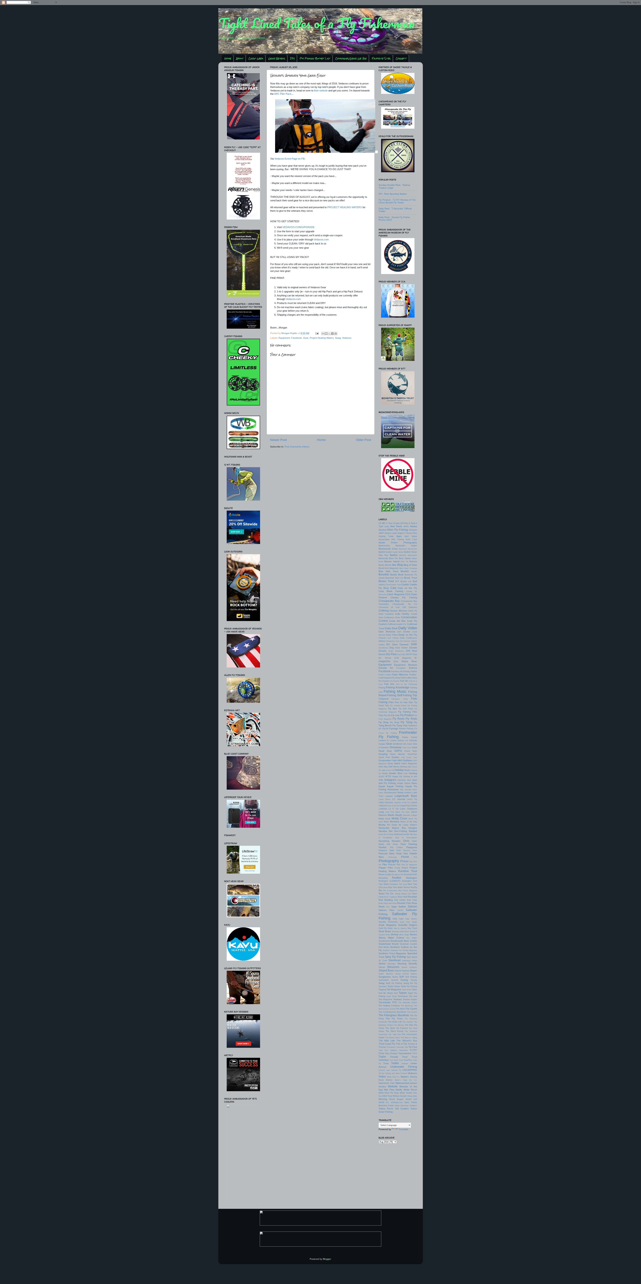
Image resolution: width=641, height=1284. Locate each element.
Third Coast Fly (387, 1044)
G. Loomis (392, 740)
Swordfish (383, 986)
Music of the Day (408, 822)
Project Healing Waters (322, 338)
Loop (381, 812)
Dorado (382, 651)
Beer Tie (404, 562)
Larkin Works (385, 799)
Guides (395, 757)
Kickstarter (393, 789)
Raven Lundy (385, 874)
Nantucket (384, 828)
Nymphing (384, 841)
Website (393, 1086)
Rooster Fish (404, 903)
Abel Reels (396, 526)
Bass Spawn (405, 558)
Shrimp (394, 934)
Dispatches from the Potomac (398, 641)
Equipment (284, 338)
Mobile (387, 819)
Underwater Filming (403, 1066)
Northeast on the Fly (403, 834)
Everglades (401, 668)
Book (400, 574)
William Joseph (400, 1096)
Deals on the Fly (407, 635)
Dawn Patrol (392, 635)
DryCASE (401, 654)
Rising (397, 894)
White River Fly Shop (389, 1093)
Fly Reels (398, 718)
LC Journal (398, 799)
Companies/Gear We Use (351, 58)
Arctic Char (411, 539)
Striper (413, 970)
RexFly (414, 887)
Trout (404, 1057)
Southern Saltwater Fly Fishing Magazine (400, 950)
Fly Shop (384, 722)
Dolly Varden (401, 648)
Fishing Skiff (394, 695)
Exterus (413, 668)
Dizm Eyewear (400, 644)
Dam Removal (387, 631)
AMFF (381, 533)
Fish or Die (401, 684)
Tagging (382, 989)
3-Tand (412, 523)
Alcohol (382, 530)
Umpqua (404, 1063)
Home (227, 58)
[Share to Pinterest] (335, 333)
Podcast (391, 864)
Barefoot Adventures (408, 555)
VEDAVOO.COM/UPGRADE (298, 227)
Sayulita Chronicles (388, 922)
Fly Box (392, 708)
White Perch (410, 1090)
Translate (403, 1129)
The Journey (407, 1022)
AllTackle (413, 530)
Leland (414, 802)
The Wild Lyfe (387, 1040)
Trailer (382, 1056)
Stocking (401, 963)
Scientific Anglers (407, 925)
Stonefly (412, 963)
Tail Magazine (393, 989)
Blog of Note (410, 565)
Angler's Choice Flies (407, 533)
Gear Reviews (276, 58)
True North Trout (396, 1060)
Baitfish (394, 555)
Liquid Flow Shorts (408, 805)
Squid (414, 957)
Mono (386, 822)
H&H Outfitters (404, 760)
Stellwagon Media (409, 961)
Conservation (409, 617)
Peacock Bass (387, 853)
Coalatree (389, 614)
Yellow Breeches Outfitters (406, 1106)
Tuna (386, 1063)
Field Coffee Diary (409, 678)
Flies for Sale (401, 702)
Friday (405, 737)
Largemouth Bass (406, 795)
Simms (413, 934)
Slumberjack (384, 941)
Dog (391, 647)
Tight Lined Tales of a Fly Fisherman (316, 23)
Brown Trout (386, 581)
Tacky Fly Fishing (409, 986)
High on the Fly (388, 770)
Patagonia (411, 847)
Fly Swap (394, 722)
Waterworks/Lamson (406, 1083)
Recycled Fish (410, 874)
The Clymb (411, 1008)
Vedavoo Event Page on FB (289, 158)
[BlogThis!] (326, 333)
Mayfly (398, 815)
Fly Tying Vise (399, 725)
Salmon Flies (386, 910)
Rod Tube (412, 900)
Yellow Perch (386, 1108)
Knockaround (390, 792)
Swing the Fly (410, 983)
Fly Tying (406, 722)
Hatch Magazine (409, 763)
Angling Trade (386, 536)
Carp (393, 587)
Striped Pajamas (401, 971)
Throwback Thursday (395, 1047)
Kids (402, 790)
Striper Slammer (386, 974)
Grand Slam (410, 751)
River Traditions (390, 897)
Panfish (382, 847)
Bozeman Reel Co (394, 578)
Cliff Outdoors (409, 607)
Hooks (385, 773)
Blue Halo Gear (388, 571)
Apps (399, 536)
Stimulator (392, 964)
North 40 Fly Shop (386, 834)
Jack (409, 780)
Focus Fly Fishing (388, 733)
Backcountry (384, 546)
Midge (381, 819)
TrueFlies (408, 1060)
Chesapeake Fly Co (405, 604)
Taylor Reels (391, 996)
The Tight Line (394, 1034)
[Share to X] (329, 333)
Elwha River (409, 661)
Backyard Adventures (408, 549)
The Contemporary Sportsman (392, 1012)
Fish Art (404, 681)
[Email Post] (316, 333)
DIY (292, 58)
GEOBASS (397, 744)
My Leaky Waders (408, 825)
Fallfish (413, 671)
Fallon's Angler (385, 675)
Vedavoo (346, 338)
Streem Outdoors (409, 967)
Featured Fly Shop (391, 678)
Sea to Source (400, 928)
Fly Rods (411, 718)
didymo (382, 641)
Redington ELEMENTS (389, 881)
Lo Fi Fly (393, 809)
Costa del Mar (397, 621)
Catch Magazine (395, 594)
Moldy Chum (399, 818)
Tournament (404, 1053)
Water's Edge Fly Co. (406, 1080)
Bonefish (384, 574)
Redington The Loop (398, 884)
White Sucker (406, 1093)
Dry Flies (391, 654)
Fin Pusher (394, 681)
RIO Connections (390, 891)
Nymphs (396, 841)
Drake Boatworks (396, 651)
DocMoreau (383, 648)
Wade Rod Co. (393, 1077)
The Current (412, 1012)
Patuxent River (410, 850)
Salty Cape (398, 919)
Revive (407, 887)
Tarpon (403, 992)
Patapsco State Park (390, 850)
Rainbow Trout (407, 870)
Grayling (383, 754)
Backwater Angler (406, 546)
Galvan (401, 740)
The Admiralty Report (407, 1002)
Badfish (382, 552)
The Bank (400, 1009)
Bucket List (405, 581)
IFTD (388, 776)
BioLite (388, 565)
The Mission (399, 1025)
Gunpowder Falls (388, 760)
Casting (399, 591)
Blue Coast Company (408, 568)
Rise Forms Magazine (407, 891)
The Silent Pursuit (394, 1031)
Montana (394, 821)
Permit (405, 856)
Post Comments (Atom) (297, 446)
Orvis (406, 840)
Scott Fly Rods (386, 928)
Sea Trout (412, 928)
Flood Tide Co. (386, 705)
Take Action (406, 990)
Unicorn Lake (384, 1070)
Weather (382, 1087)
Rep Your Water (395, 887)
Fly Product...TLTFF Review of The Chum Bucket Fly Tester (397, 201)
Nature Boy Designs (404, 828)
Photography (389, 861)
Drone (382, 654)
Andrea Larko (390, 533)
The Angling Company (389, 1005)
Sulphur (414, 974)
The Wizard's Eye (406, 1040)
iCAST (381, 776)
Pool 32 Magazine (409, 865)
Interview (401, 780)
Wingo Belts (412, 1096)
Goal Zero (406, 748)
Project (405, 868)
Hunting (413, 773)
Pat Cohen (396, 847)
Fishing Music (395, 691)
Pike (384, 864)
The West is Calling (409, 1038)
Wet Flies (389, 1090)
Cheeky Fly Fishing (404, 597)
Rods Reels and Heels (388, 903)
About (239, 58)
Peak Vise (402, 853)
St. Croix (383, 960)
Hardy (390, 763)
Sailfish (402, 906)
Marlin (391, 815)
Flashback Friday (399, 699)
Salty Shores (411, 919)
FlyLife (385, 728)
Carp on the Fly (407, 588)
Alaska (413, 526)
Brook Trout (410, 578)
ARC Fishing (397, 539)
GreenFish (412, 754)
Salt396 (400, 910)
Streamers (393, 966)
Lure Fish (389, 812)
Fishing (382, 688)
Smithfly (413, 941)
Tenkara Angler (410, 999)
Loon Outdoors (408, 808)
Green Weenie (397, 754)
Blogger (327, 1259)
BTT (397, 581)
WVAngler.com (397, 1102)
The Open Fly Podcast (396, 1028)
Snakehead (385, 944)
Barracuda (383, 558)
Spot (409, 957)
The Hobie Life (395, 1022)
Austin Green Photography (398, 542)
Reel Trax (412, 884)
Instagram (390, 779)
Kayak (382, 786)
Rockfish (412, 897)
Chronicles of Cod (389, 607)
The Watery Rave (392, 1038)
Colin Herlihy (402, 614)
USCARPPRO (409, 1070)
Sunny (395, 977)
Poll (398, 864)
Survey (414, 980)
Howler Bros (395, 773)
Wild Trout (387, 1096)
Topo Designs (391, 1053)
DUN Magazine (402, 658)
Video (382, 1076)
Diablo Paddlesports (408, 638)
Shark (388, 931)
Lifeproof (383, 805)
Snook (395, 944)
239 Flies (404, 523)
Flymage (393, 728)
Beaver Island (391, 561)
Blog (400, 564)
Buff (415, 581)
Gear (305, 338)
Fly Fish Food (406, 709)
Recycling (383, 878)
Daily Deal (391, 628)
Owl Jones (392, 844)
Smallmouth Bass (399, 941)
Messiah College (410, 815)
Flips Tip (413, 702)
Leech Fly (412, 799)
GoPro (398, 750)
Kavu (414, 783)
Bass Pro (393, 558)
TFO (394, 1002)
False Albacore (400, 674)
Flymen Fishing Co (408, 728)
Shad (381, 931)
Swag (338, 338)
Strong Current (402, 974)
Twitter (395, 1063)
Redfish (396, 877)
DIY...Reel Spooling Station (393, 194)
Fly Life (387, 715)
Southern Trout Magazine (392, 953)
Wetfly (399, 1090)
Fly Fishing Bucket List (315, 58)
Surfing (404, 980)
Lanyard (389, 796)
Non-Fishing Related (405, 831)
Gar (406, 740)
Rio (380, 890)
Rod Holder (400, 900)
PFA (415, 857)
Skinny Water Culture (391, 937)
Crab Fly (412, 621)
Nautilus (383, 831)
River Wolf (402, 897)
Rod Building (386, 900)
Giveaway (395, 747)
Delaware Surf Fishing (388, 638)
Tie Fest (412, 1047)
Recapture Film (397, 874)
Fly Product (407, 715)
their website (321, 90)
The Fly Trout (394, 1018)
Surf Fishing (411, 977)
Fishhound (412, 684)
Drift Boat (411, 651)
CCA (407, 594)
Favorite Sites (381, 58)
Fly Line (395, 715)
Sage (394, 906)
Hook (407, 770)
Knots (400, 792)
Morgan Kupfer (289, 333)
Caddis (405, 584)
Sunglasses (385, 977)
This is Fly (401, 1044)
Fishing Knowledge (397, 687)
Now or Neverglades (406, 838)
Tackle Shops (393, 986)
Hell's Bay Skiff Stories (389, 767)
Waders (405, 1076)
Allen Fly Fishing (397, 529)
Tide (406, 1047)
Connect (401, 58)
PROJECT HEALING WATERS (344, 207)
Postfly (397, 868)
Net (390, 831)
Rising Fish (406, 894)
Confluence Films (392, 617)
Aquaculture (384, 539)
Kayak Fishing (395, 786)
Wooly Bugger (396, 1099)
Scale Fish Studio (408, 922)
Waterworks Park (386, 1083)
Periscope (392, 857)
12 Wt (382, 523)
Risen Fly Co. (386, 893)
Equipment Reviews (405, 665)
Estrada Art (386, 668)
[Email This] (323, 333)
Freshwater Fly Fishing (398, 734)
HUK (406, 773)
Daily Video (407, 628)
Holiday (399, 769)
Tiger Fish (383, 1050)
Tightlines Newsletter (399, 1050)
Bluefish (405, 571)
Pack (403, 844)
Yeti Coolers (402, 1108)
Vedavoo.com (321, 239)
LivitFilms (383, 809)
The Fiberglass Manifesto (394, 1015)
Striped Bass (386, 970)
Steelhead (394, 960)
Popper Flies (386, 867)
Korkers (407, 792)
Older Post (363, 440)
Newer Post (278, 440)
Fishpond (383, 699)
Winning (383, 1099)
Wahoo (389, 1080)
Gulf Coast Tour (409, 757)
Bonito (393, 574)
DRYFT (409, 654)
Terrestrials (384, 1002)
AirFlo (406, 526)
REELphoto (383, 887)
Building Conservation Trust (390, 585)
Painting (412, 844)
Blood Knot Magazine (389, 568)
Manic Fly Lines (402, 812)
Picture (404, 861)
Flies (391, 702)
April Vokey (410, 536)
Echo (396, 661)
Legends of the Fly (402, 802)
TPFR (414, 1053)
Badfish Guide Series (394, 552)
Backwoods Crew (388, 549)
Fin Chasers (384, 681)
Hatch (397, 763)
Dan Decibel (403, 632)
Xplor (406, 1102)
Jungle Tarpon (403, 783)
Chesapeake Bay (389, 600)
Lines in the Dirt (393, 806)
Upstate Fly (396, 1070)
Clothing (384, 610)
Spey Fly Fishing (395, 956)
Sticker (382, 963)
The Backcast (407, 1006)
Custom (383, 624)
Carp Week (255, 58)
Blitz (394, 565)
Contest (383, 620)
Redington (411, 878)
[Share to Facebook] (332, 333)
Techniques (403, 996)
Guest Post (384, 757)
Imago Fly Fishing (401, 776)
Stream (382, 967)
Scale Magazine (387, 925)
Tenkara (397, 999)
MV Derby (392, 825)
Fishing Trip (410, 695)
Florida (397, 706)
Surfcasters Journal (388, 980)
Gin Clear (407, 744)
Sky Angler (411, 938)
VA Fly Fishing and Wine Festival (393, 1073)
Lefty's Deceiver (386, 802)
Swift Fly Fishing (394, 983)
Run (388, 907)
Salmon (412, 906)
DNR (414, 644)
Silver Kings (404, 935)
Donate (413, 647)
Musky (382, 825)
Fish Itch (389, 684)
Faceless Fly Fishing (400, 671)
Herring (403, 767)
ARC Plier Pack (282, 94)
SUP (401, 977)
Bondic (414, 571)
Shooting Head (398, 931)
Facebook (296, 338)
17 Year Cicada (392, 523)
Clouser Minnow (398, 611)
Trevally (394, 1057)
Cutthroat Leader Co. (397, 624)
